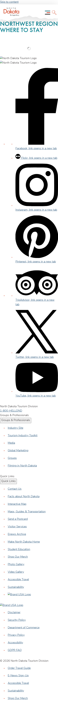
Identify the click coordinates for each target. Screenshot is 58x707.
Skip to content (9, 2)
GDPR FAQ (15, 650)
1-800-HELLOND (11, 411)
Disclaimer (14, 612)
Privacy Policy (16, 635)
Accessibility (15, 642)
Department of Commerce (23, 627)
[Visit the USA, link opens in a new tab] (19, 594)
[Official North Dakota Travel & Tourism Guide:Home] (10, 12)
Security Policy (17, 620)
